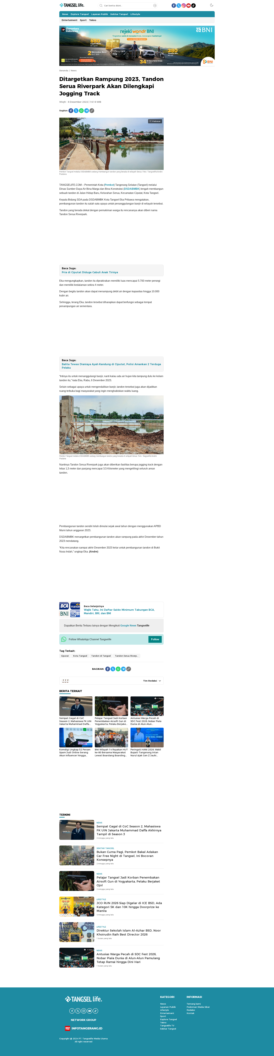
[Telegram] (86, 110)
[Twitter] (76, 110)
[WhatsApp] (81, 110)
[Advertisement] (111, 241)
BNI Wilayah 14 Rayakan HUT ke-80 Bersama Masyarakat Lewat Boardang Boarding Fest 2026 (111, 754)
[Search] (155, 5)
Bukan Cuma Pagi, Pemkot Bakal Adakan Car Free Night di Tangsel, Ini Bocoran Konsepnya (127, 856)
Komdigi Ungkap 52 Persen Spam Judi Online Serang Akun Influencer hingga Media (74, 754)
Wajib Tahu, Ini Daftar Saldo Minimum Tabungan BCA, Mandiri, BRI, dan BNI (119, 611)
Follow (155, 639)
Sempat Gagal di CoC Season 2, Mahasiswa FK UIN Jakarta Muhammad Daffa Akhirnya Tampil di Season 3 (75, 722)
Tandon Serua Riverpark (127, 656)
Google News (128, 625)
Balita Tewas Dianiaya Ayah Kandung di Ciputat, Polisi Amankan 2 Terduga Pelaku (111, 366)
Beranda (63, 70)
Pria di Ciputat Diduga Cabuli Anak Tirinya (90, 272)
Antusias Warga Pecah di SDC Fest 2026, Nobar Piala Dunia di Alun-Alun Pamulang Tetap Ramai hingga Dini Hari (145, 724)
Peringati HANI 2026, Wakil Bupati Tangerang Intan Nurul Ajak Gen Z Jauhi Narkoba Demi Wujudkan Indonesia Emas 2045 (145, 755)
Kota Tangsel (80, 656)
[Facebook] (70, 110)
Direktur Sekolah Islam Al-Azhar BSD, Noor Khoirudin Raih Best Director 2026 (129, 932)
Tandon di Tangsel (101, 656)
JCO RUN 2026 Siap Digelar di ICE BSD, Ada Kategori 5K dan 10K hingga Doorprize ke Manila (129, 907)
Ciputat (65, 656)
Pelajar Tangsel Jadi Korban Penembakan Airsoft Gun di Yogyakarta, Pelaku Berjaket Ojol (111, 722)
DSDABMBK (131, 188)
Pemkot (109, 185)
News (74, 70)
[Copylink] (91, 110)
